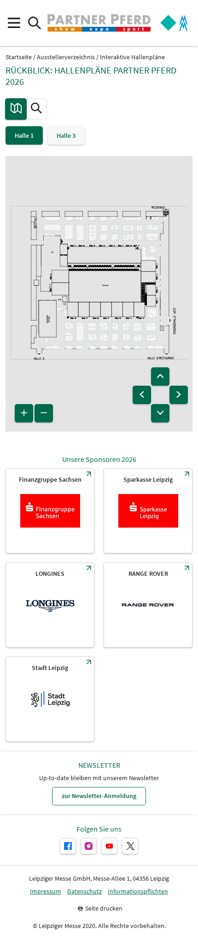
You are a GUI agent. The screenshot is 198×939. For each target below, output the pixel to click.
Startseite (19, 57)
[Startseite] (99, 23)
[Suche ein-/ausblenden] (34, 23)
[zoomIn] (24, 413)
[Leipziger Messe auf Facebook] (68, 846)
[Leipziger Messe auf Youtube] (109, 846)
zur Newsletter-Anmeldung (99, 796)
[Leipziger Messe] (174, 23)
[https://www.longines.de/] (50, 605)
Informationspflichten (138, 891)
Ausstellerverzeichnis (66, 57)
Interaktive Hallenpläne (132, 57)
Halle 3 (66, 135)
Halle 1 (24, 135)
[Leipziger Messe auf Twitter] (130, 846)
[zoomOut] (44, 413)
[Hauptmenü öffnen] (14, 23)
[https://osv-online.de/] (50, 511)
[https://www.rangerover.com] (148, 605)
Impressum (45, 891)
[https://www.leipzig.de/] (50, 699)
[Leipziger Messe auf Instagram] (89, 846)
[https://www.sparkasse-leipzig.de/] (148, 511)
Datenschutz (84, 891)
